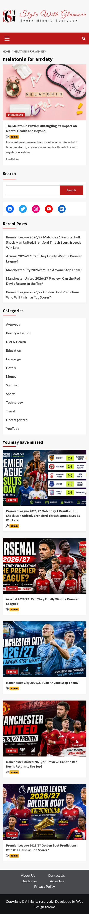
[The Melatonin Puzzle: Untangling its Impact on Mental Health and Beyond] (44, 92)
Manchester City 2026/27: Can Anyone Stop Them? (43, 270)
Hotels (11, 368)
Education (13, 350)
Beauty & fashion (18, 333)
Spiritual (12, 385)
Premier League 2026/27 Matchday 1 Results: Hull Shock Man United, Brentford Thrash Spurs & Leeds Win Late (43, 242)
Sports (11, 394)
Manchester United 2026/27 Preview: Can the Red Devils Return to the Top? (43, 281)
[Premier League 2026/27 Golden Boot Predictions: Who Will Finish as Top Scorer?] (44, 812)
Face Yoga (13, 359)
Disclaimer (29, 881)
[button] (7, 38)
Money (11, 376)
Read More (12, 159)
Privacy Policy (44, 886)
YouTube (12, 428)
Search (9, 174)
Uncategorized (17, 420)
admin (14, 137)
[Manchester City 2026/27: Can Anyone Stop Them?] (44, 649)
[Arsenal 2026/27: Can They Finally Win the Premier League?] (44, 566)
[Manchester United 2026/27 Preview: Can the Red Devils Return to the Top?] (44, 728)
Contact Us (56, 875)
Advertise (57, 881)
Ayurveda (13, 324)
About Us (28, 875)
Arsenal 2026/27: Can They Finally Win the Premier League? (44, 258)
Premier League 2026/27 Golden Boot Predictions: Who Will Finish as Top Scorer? (43, 294)
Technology (14, 402)
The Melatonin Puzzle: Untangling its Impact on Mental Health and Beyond (41, 128)
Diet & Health (15, 115)
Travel (10, 411)
